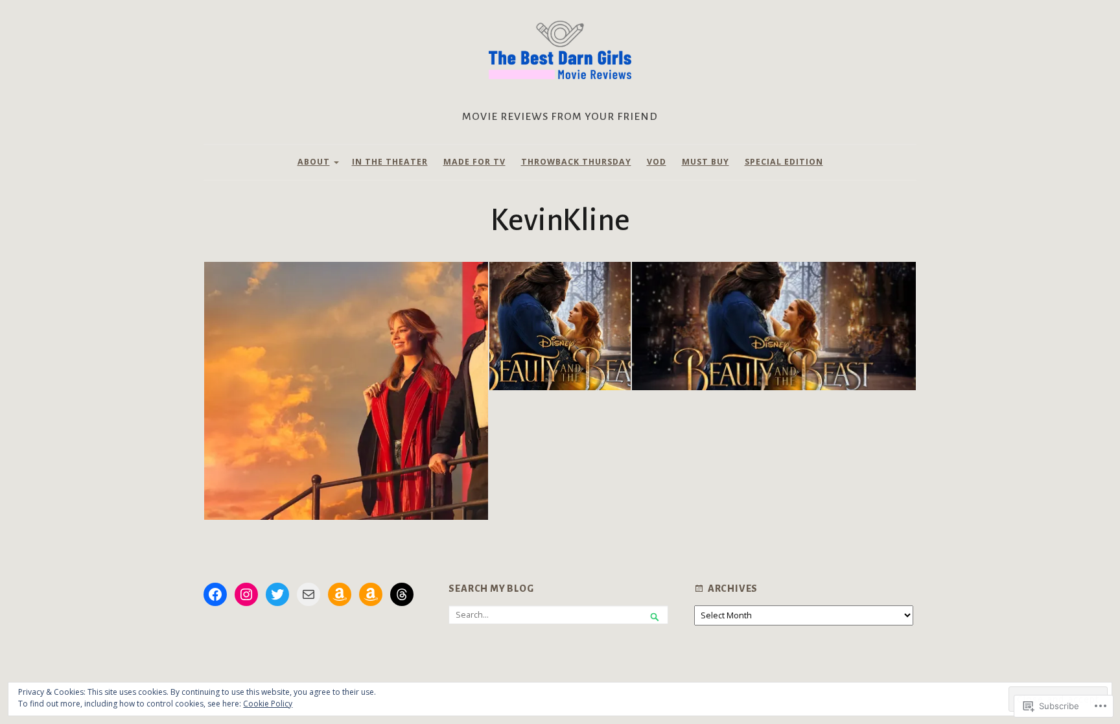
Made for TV (474, 161)
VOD (656, 161)
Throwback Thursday (576, 161)
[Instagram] (246, 594)
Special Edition (784, 161)
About (314, 161)
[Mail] (308, 594)
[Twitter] (277, 594)
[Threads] (402, 594)
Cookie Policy (267, 703)
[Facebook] (215, 594)
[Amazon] (339, 594)
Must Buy (705, 161)
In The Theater (390, 161)
